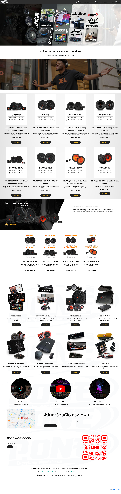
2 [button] (60, 43)
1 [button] (58, 43)
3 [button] (62, 43)
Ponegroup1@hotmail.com (48, 471)
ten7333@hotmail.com (75, 471)
